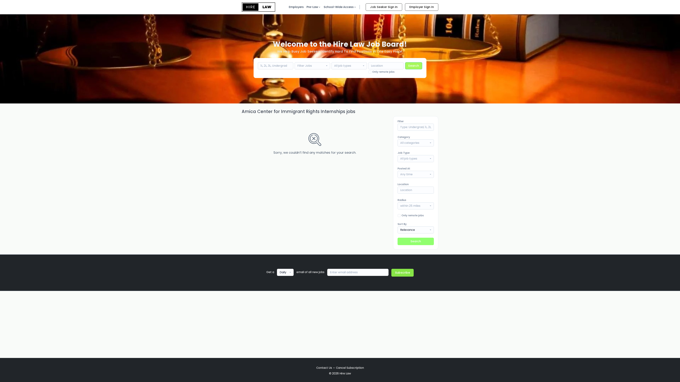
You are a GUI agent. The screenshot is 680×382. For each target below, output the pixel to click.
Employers (296, 7)
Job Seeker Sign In (384, 7)
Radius (402, 200)
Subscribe (402, 273)
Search (413, 66)
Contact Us (324, 368)
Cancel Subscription (350, 368)
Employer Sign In (421, 7)
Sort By (402, 224)
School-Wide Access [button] (339, 7)
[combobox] (312, 65)
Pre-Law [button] (312, 7)
